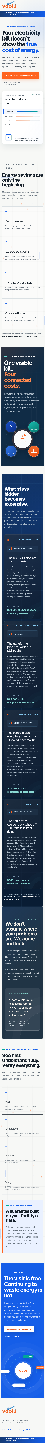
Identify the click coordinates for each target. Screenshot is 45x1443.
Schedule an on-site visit (19, 1329)
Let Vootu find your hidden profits (20, 75)
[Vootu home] (9, 5)
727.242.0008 (13, 1336)
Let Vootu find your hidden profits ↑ (16, 1430)
